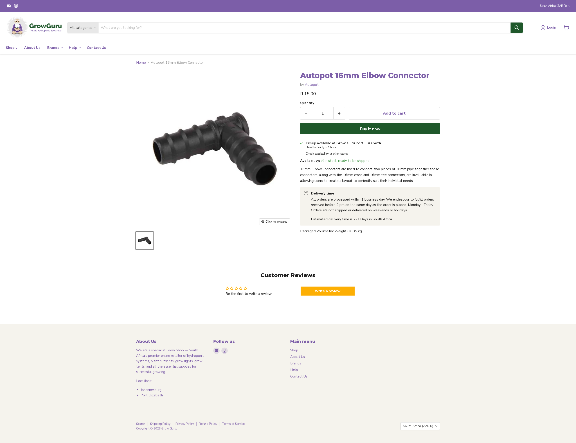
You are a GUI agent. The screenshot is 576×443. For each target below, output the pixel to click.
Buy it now (370, 129)
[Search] (517, 28)
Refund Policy (208, 424)
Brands (53, 47)
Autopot (312, 84)
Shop (11, 47)
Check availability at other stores (327, 153)
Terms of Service (233, 424)
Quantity (307, 103)
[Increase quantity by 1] (339, 113)
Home (141, 63)
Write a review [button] (327, 291)
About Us (32, 47)
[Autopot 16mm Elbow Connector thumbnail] (144, 240)
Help (73, 47)
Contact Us (96, 47)
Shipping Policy (160, 424)
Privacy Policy (185, 424)
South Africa (553, 6)
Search (140, 424)
